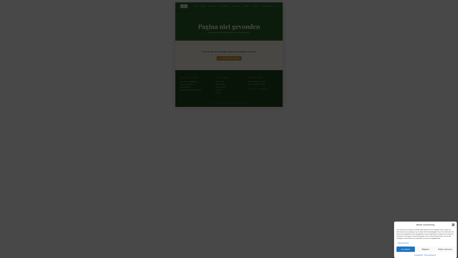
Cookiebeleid (418, 255)
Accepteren (405, 249)
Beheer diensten (403, 243)
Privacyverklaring (430, 255)
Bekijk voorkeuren (445, 249)
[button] (453, 225)
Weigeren (425, 249)
